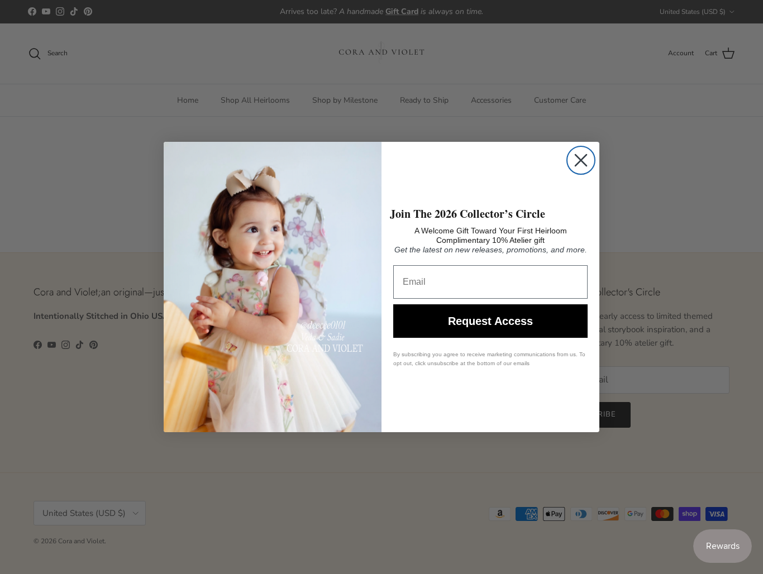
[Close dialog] (581, 160)
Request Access (490, 321)
